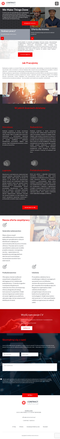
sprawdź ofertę (29, 23)
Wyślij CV (26, 328)
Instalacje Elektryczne (33, 426)
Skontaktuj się (30, 207)
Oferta (21, 426)
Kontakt (45, 426)
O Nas (14, 426)
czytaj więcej (25, 54)
